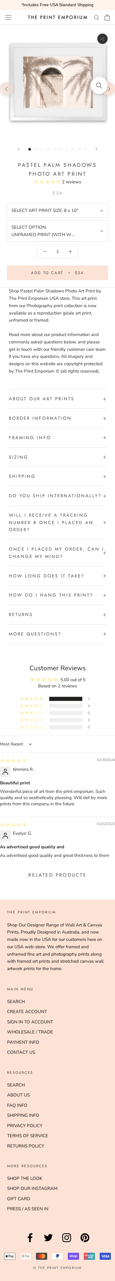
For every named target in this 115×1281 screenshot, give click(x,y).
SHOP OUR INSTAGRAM (32, 1188)
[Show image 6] (60, 149)
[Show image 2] (35, 149)
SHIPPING (22, 476)
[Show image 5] (54, 149)
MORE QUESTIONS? (35, 634)
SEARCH (16, 1002)
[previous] (6, 88)
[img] (13, 761)
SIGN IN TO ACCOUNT (30, 1022)
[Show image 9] (79, 149)
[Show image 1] (29, 149)
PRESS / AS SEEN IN (27, 1209)
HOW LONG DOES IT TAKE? (46, 576)
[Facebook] (30, 1242)
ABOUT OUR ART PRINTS (41, 399)
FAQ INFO (17, 1105)
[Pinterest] (84, 1242)
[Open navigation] (8, 17)
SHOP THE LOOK (24, 1178)
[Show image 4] (48, 149)
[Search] (96, 17)
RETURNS (21, 614)
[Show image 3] (42, 149)
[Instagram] (66, 1242)
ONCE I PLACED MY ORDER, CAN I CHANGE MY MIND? (56, 553)
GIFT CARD (18, 1199)
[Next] (96, 149)
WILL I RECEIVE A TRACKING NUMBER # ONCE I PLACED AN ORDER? (51, 522)
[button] (48, 182)
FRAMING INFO (30, 437)
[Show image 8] (73, 149)
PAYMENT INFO (23, 1042)
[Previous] (18, 149)
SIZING (18, 457)
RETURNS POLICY (25, 1146)
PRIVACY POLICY (24, 1126)
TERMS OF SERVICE (27, 1136)
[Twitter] (48, 1242)
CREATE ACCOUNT (27, 1012)
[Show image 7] (66, 149)
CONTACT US (21, 1052)
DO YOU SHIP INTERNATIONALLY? (55, 496)
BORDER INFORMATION (40, 418)
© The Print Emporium (57, 1267)
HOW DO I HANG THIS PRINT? (51, 595)
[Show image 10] (85, 149)
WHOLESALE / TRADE (30, 1032)
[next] (108, 88)
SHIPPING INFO (23, 1115)
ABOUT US (18, 1095)
